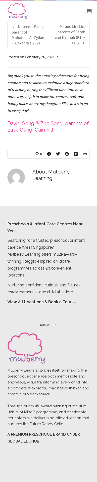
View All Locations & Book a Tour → (41, 302)
